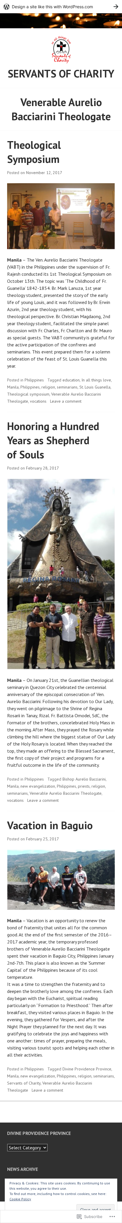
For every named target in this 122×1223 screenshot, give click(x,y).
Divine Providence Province (86, 1069)
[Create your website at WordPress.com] (61, 6)
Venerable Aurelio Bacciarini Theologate (66, 793)
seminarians (67, 387)
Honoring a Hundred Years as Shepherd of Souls (53, 440)
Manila (13, 387)
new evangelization (37, 786)
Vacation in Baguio (50, 825)
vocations (38, 401)
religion (48, 387)
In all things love (96, 380)
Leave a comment (65, 401)
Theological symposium (28, 394)
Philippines (34, 380)
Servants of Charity (61, 73)
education (71, 380)
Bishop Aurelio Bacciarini (84, 779)
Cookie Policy (20, 1199)
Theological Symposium (34, 152)
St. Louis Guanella (94, 387)
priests (84, 786)
